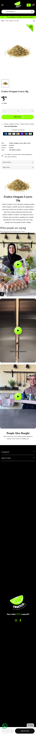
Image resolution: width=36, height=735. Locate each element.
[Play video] (18, 264)
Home (2, 20)
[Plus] (32, 111)
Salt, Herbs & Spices (15, 150)
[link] (18, 185)
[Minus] (3, 111)
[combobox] (18, 11)
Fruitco (11, 147)
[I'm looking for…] (32, 11)
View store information (10, 126)
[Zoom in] (31, 26)
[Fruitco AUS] (18, 4)
